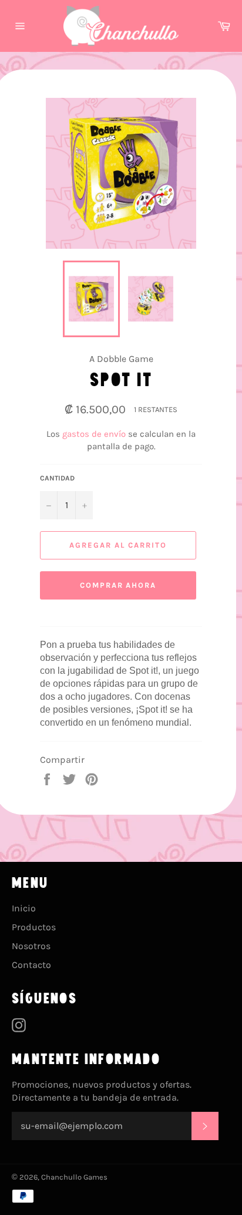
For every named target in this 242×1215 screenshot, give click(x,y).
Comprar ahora (118, 585)
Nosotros (31, 945)
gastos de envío (94, 434)
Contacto (31, 964)
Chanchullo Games (74, 1177)
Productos (34, 927)
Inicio (24, 908)
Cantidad (57, 478)
